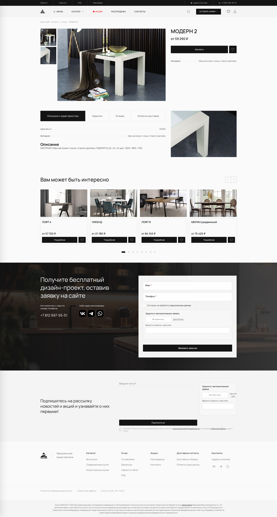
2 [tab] (129, 252)
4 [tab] (137, 252)
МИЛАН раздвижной (204, 222)
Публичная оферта (86, 491)
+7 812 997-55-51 (53, 315)
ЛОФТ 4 (46, 222)
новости (44, 3)
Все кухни (91, 459)
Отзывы (120, 116)
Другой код (178, 319)
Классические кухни (97, 470)
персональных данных (180, 305)
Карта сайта (187, 505)
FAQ (80, 3)
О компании (127, 459)
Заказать (199, 49)
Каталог (91, 453)
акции (98, 11)
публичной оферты (218, 428)
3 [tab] (133, 252)
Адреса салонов (221, 459)
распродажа (118, 11)
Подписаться (158, 422)
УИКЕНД (97, 222)
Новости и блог (129, 470)
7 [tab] (150, 252)
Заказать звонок (187, 348)
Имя (148, 285)
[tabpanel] (64, 216)
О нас (124, 453)
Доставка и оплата (188, 453)
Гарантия (97, 116)
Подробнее (59, 239)
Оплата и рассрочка (188, 464)
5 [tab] (142, 252)
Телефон (151, 296)
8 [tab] (155, 252)
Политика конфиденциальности (56, 491)
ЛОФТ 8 (146, 222)
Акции (154, 453)
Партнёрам (98, 3)
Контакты (155, 464)
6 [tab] (146, 252)
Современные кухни (97, 464)
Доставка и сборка (187, 459)
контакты (139, 11)
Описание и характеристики (63, 116)
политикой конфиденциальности (186, 428)
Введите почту (127, 383)
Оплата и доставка (148, 116)
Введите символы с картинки (158, 325)
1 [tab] (123, 252)
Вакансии (126, 464)
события (63, 3)
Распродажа (157, 459)
